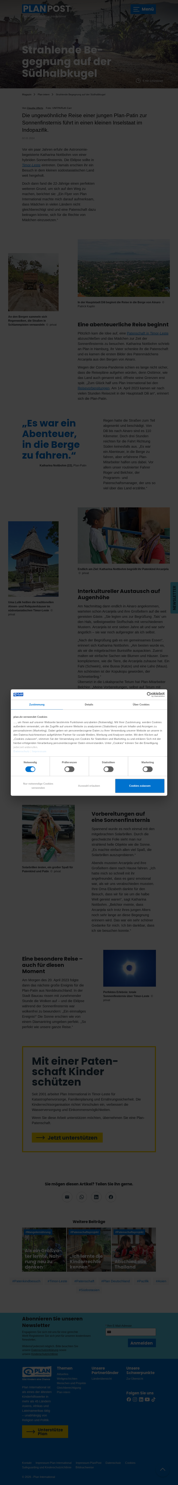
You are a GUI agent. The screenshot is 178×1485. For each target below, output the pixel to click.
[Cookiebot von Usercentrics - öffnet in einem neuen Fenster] (149, 694)
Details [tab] (89, 704)
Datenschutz (21, 751)
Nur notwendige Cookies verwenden (38, 785)
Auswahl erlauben (89, 785)
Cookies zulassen (140, 785)
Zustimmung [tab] (37, 704)
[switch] (69, 769)
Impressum (39, 751)
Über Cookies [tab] (141, 704)
